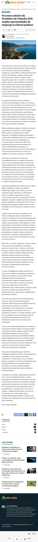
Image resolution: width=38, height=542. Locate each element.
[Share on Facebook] (6, 29)
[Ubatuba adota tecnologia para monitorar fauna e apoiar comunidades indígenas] (31, 483)
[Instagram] (35, 534)
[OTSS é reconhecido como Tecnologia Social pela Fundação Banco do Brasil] (31, 460)
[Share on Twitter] (9, 29)
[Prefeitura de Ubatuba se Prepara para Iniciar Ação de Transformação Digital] (31, 449)
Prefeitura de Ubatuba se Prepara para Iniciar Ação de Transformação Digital (12, 449)
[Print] (15, 29)
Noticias (19, 427)
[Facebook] (33, 534)
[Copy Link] (12, 29)
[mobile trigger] (3, 2)
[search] (25, 2)
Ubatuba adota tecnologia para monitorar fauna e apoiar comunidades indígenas (13, 484)
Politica (19, 429)
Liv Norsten (11, 34)
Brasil (19, 424)
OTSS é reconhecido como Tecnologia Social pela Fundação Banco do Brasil (13, 460)
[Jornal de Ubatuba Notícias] (14, 2)
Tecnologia (6, 12)
